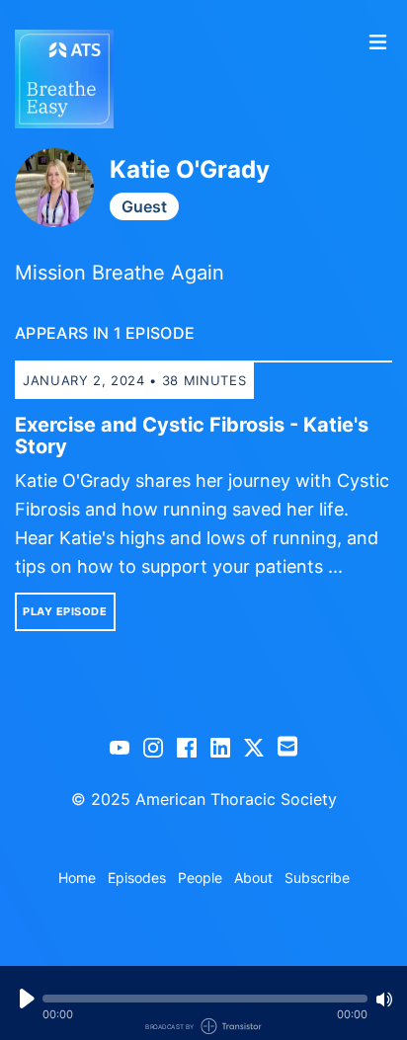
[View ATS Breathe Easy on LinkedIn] (220, 747)
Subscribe (317, 877)
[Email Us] (287, 745)
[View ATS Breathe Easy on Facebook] (187, 747)
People (200, 877)
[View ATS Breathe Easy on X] (254, 747)
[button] (204, 998)
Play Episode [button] (65, 611)
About (253, 877)
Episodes (137, 877)
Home (77, 877)
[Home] (185, 79)
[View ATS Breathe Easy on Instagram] (153, 747)
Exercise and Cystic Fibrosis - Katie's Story (191, 435)
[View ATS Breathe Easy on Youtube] (119, 747)
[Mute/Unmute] (384, 999)
